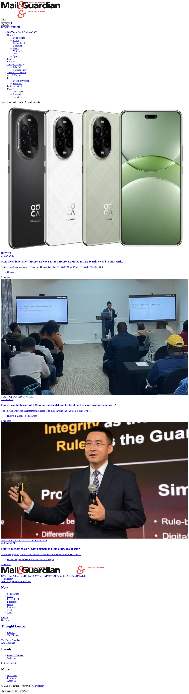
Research (11, 678)
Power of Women (15, 655)
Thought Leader (13, 626)
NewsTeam (38, 686)
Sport (9, 612)
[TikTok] (12, 27)
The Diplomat (13, 635)
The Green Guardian (11, 640)
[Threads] (9, 27)
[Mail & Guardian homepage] (94, 10)
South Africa (13, 594)
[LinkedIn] (7, 27)
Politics (4, 617)
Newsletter (12, 675)
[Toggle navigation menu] (3, 20)
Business (5, 620)
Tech (9, 609)
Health (10, 604)
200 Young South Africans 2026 (16, 581)
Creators (9, 579)
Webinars (11, 658)
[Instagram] (5, 27)
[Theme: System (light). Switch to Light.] (5, 24)
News (5, 587)
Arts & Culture (8, 643)
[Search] (10, 24)
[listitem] (7, 576)
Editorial (11, 632)
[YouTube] (19, 27)
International (13, 599)
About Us (11, 681)
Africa (10, 596)
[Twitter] (14, 27)
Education (12, 602)
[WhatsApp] (16, 27)
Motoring (11, 607)
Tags (3, 579)
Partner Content (8, 663)
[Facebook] (2, 27)
